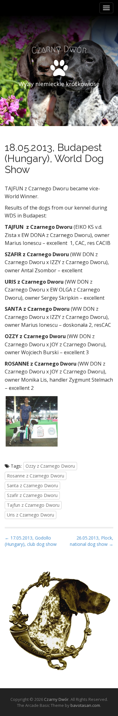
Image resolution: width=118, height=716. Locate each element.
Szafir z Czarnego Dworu (32, 495)
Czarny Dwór (56, 699)
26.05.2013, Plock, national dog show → (91, 541)
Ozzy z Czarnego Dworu (50, 466)
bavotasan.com (85, 705)
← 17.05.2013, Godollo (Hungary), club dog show (31, 541)
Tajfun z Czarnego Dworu (33, 505)
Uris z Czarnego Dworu (30, 515)
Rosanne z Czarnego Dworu (35, 476)
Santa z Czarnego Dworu (32, 485)
